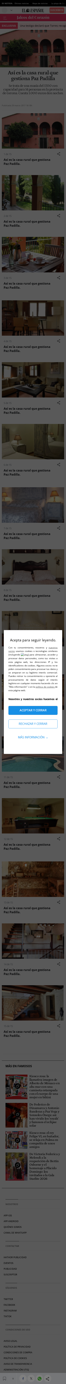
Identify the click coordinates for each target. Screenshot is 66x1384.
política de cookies (45, 686)
